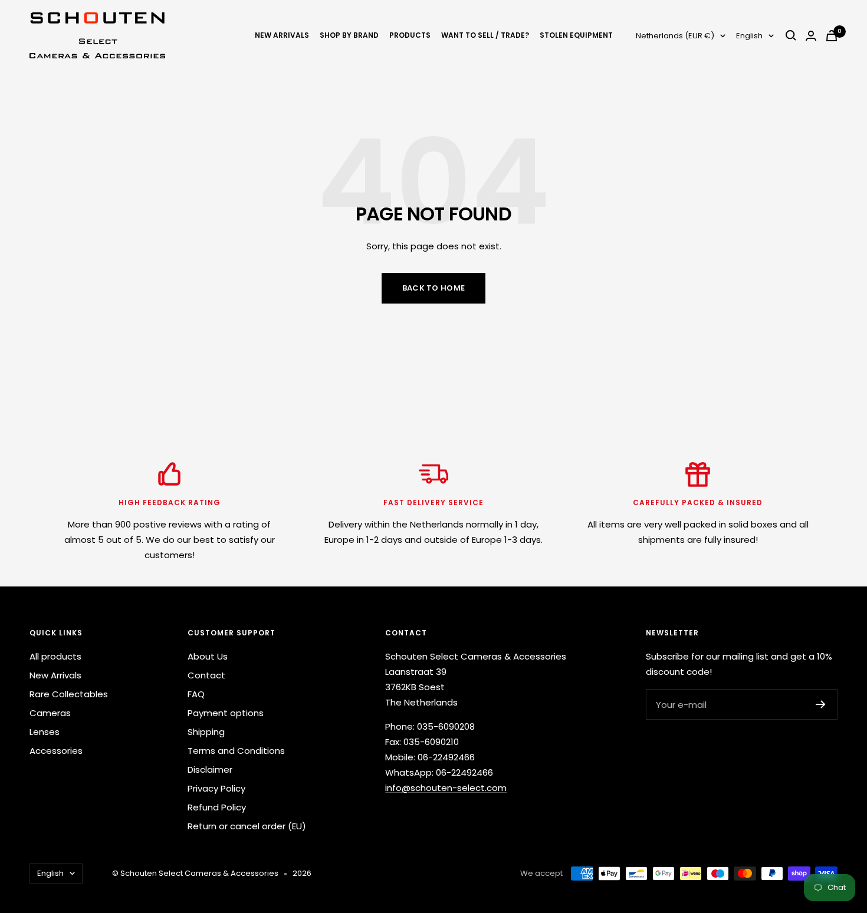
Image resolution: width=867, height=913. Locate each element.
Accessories (56, 750)
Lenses (44, 732)
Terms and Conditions (236, 750)
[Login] (811, 36)
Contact (206, 675)
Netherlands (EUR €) (675, 35)
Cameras (50, 713)
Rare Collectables (68, 694)
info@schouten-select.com (446, 788)
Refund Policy (217, 807)
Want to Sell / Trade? (485, 35)
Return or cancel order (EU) (247, 826)
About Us (208, 656)
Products (410, 35)
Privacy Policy (216, 788)
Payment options (226, 713)
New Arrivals (282, 35)
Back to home (433, 288)
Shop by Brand (349, 35)
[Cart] (832, 35)
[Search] (791, 35)
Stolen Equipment (576, 35)
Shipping (206, 732)
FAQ (196, 694)
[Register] (821, 704)
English (749, 35)
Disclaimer (210, 769)
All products (55, 656)
